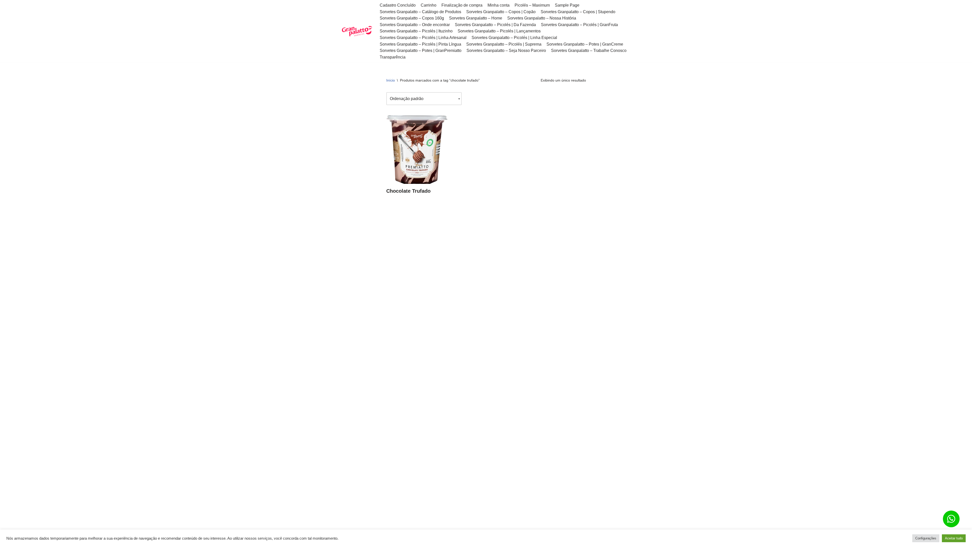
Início (390, 80)
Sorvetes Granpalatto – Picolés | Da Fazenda (495, 25)
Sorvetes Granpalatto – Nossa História (541, 18)
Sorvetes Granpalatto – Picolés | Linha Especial (514, 37)
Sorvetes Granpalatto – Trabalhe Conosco (588, 50)
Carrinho (428, 5)
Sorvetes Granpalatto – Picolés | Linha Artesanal (423, 37)
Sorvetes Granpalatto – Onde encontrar (415, 25)
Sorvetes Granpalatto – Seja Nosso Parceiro (506, 50)
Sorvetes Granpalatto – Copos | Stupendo (578, 12)
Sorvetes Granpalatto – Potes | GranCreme (584, 44)
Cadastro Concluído (398, 5)
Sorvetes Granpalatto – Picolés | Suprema (503, 44)
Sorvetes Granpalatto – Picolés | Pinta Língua (420, 44)
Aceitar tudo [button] (954, 538)
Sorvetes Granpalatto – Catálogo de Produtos (420, 12)
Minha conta (499, 5)
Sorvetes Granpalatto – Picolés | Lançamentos (499, 31)
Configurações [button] (925, 538)
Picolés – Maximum (532, 5)
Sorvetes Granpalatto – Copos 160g (412, 18)
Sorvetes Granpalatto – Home (475, 18)
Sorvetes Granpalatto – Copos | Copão (501, 12)
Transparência (393, 57)
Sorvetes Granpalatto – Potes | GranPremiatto (420, 50)
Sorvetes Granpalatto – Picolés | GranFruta (579, 25)
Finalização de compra (461, 5)
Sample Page (567, 5)
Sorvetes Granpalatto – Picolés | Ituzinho (416, 31)
